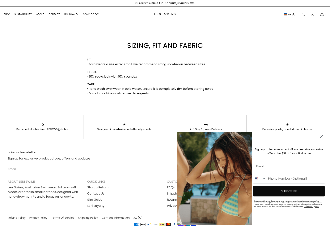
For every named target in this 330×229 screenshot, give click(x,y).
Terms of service (62, 218)
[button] (303, 14)
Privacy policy (38, 218)
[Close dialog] (321, 136)
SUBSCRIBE (289, 191)
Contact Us (95, 193)
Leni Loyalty (95, 206)
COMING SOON (91, 14)
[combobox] (259, 178)
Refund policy (17, 218)
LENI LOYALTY (71, 14)
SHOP (7, 14)
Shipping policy (88, 218)
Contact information (116, 218)
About (40, 14)
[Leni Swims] (165, 14)
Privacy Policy (308, 206)
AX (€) (291, 14)
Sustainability (23, 14)
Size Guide (94, 199)
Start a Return (97, 187)
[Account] (312, 14)
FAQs (171, 187)
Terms (317, 206)
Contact (54, 14)
